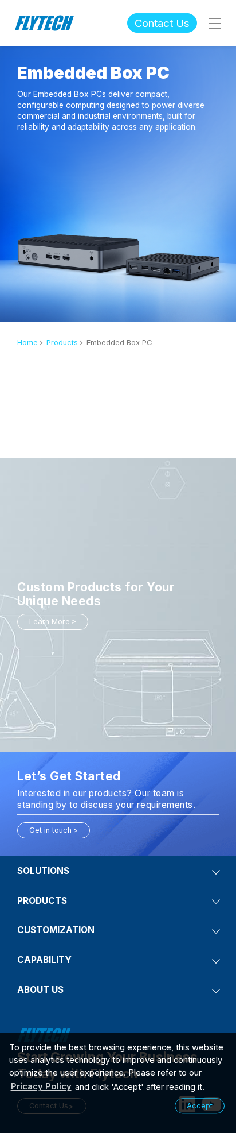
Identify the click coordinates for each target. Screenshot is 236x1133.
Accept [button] (200, 1105)
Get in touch (50, 830)
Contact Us (162, 23)
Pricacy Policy (41, 1086)
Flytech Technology (44, 23)
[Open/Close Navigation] (214, 23)
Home (27, 342)
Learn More (49, 621)
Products (62, 342)
